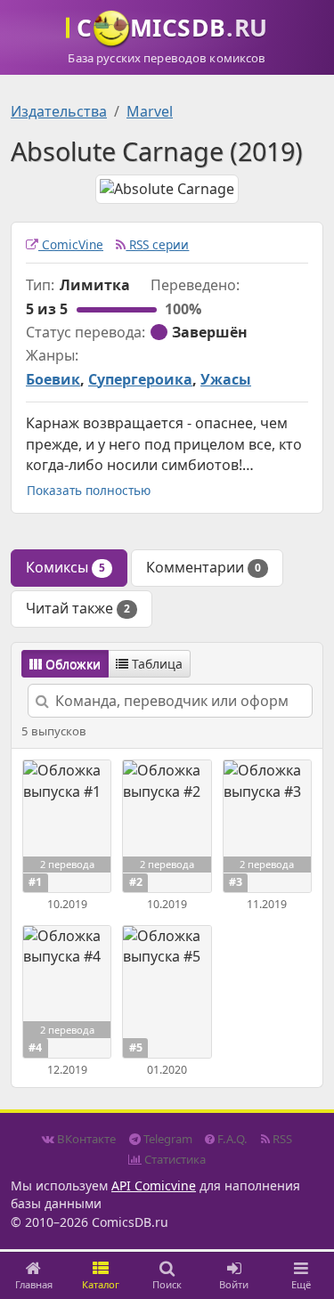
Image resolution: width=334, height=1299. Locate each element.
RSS (281, 1139)
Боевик (53, 379)
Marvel (149, 111)
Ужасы (225, 379)
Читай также (78, 608)
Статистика (174, 1159)
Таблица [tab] (155, 663)
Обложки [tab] (71, 663)
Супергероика (140, 379)
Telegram (166, 1139)
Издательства (59, 111)
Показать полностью (89, 490)
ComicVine (70, 244)
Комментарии (203, 567)
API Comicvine (153, 1185)
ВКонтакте (85, 1139)
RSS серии (157, 244)
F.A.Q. (231, 1139)
